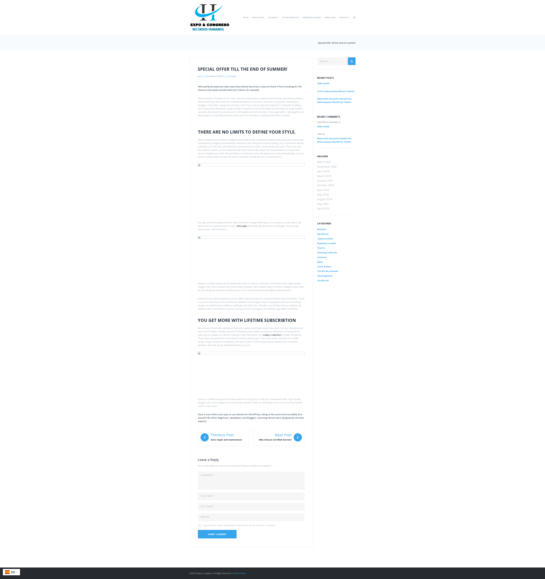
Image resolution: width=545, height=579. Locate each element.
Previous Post (222, 435)
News (320, 262)
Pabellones (330, 17)
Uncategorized (324, 275)
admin (319, 134)
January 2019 (325, 180)
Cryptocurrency (325, 238)
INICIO (246, 17)
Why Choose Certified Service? (275, 439)
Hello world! (323, 83)
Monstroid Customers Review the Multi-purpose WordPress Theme (334, 100)
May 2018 (323, 194)
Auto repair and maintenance (226, 439)
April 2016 (323, 208)
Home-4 (310, 42)
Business (321, 229)
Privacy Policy (239, 573)
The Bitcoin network (327, 271)
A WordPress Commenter (327, 122)
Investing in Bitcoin (327, 252)
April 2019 (323, 171)
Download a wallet (326, 243)
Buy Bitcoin (323, 234)
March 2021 (324, 162)
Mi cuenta (273, 17)
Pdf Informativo (290, 17)
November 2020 (327, 166)
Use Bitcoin (323, 280)
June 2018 (323, 190)
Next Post (283, 435)
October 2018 (325, 185)
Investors (322, 257)
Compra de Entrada (311, 17)
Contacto (344, 17)
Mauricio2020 (217, 76)
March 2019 (324, 176)
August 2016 (324, 199)
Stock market (324, 266)
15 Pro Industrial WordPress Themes (335, 91)
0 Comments (231, 76)
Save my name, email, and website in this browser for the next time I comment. (239, 525)
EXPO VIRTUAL (258, 17)
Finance (321, 248)
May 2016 (323, 204)
